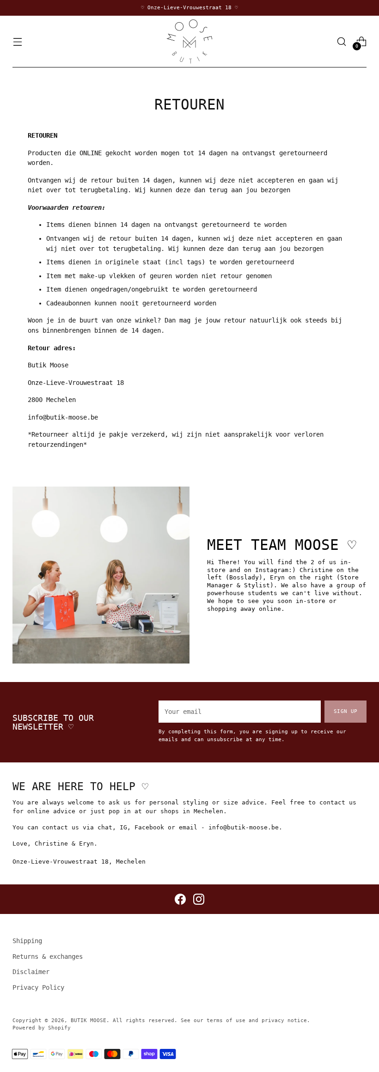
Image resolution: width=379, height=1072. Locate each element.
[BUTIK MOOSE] (189, 41)
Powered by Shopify (41, 1028)
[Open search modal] (341, 41)
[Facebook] (180, 899)
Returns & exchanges (47, 956)
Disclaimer (30, 971)
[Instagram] (198, 899)
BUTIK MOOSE (88, 1020)
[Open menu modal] (17, 41)
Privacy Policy (38, 987)
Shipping (27, 940)
